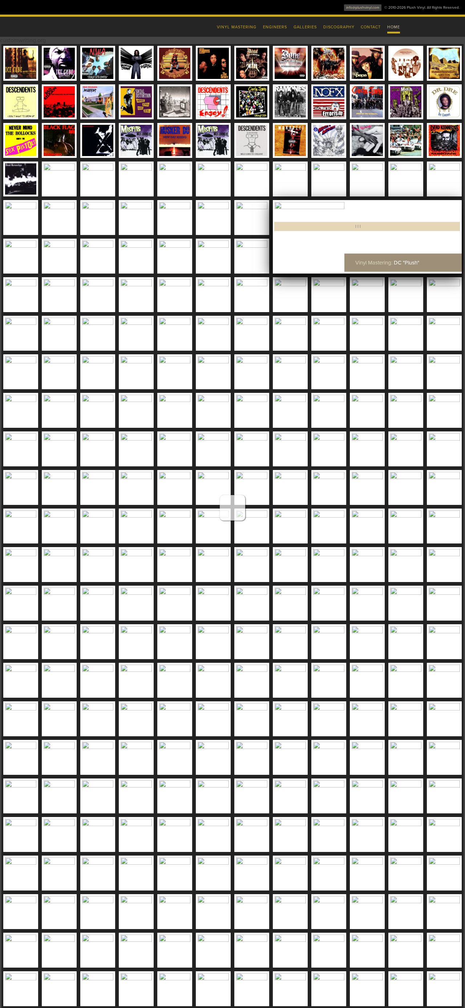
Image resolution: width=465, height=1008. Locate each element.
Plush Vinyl (80, 25)
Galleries (305, 27)
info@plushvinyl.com (362, 7)
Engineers (275, 27)
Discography (339, 27)
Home (393, 27)
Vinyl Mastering (236, 27)
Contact (371, 27)
